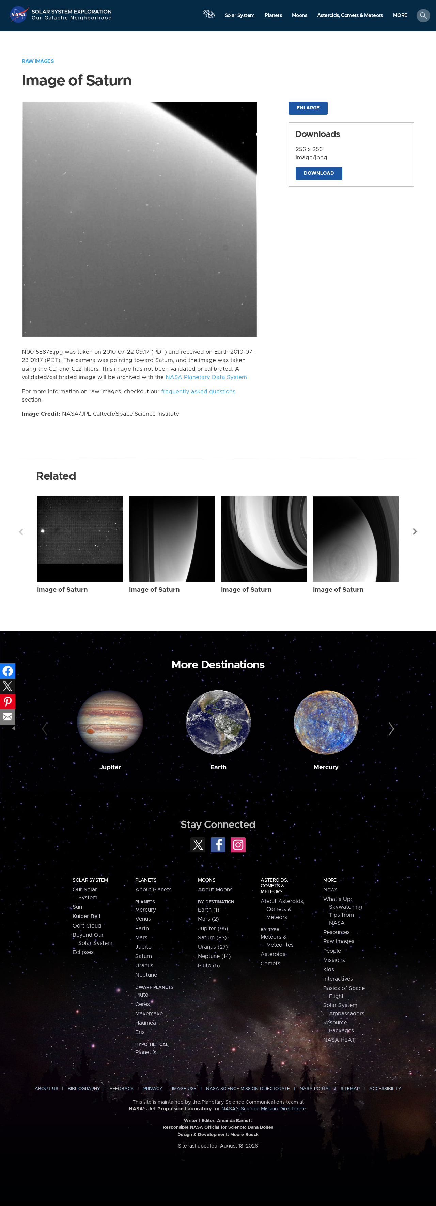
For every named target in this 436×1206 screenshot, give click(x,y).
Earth (218, 767)
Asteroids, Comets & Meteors (274, 886)
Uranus (144, 965)
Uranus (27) (213, 947)
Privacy (152, 1089)
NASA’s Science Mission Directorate (263, 1109)
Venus (143, 919)
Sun (77, 907)
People (332, 951)
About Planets (153, 890)
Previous (21, 531)
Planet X (146, 1052)
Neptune (146, 975)
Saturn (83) (212, 937)
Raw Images (38, 61)
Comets (270, 963)
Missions (334, 960)
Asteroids (273, 954)
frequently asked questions (198, 391)
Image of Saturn (62, 590)
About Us (46, 1089)
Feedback (122, 1089)
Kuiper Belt (87, 916)
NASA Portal (315, 1089)
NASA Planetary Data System (206, 377)
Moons (206, 880)
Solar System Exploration (71, 10)
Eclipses (83, 952)
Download (319, 173)
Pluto (142, 995)
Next (415, 531)
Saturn (143, 956)
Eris (140, 1032)
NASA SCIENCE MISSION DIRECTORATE (248, 1089)
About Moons (215, 890)
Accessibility (385, 1089)
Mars (141, 937)
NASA (20, 14)
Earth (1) (208, 910)
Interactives (338, 979)
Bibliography (84, 1089)
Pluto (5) (209, 965)
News (330, 890)
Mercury (326, 767)
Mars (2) (208, 919)
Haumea (145, 1023)
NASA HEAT (339, 1040)
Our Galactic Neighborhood (71, 19)
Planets (145, 880)
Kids (328, 969)
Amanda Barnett (234, 1121)
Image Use (184, 1089)
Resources (336, 932)
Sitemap (350, 1089)
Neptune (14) (214, 956)
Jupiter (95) (213, 928)
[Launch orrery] (209, 17)
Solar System (90, 880)
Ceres (142, 1004)
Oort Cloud (87, 926)
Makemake (149, 1013)
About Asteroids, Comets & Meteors (283, 909)
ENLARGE (308, 108)
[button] (400, 16)
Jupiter (110, 767)
